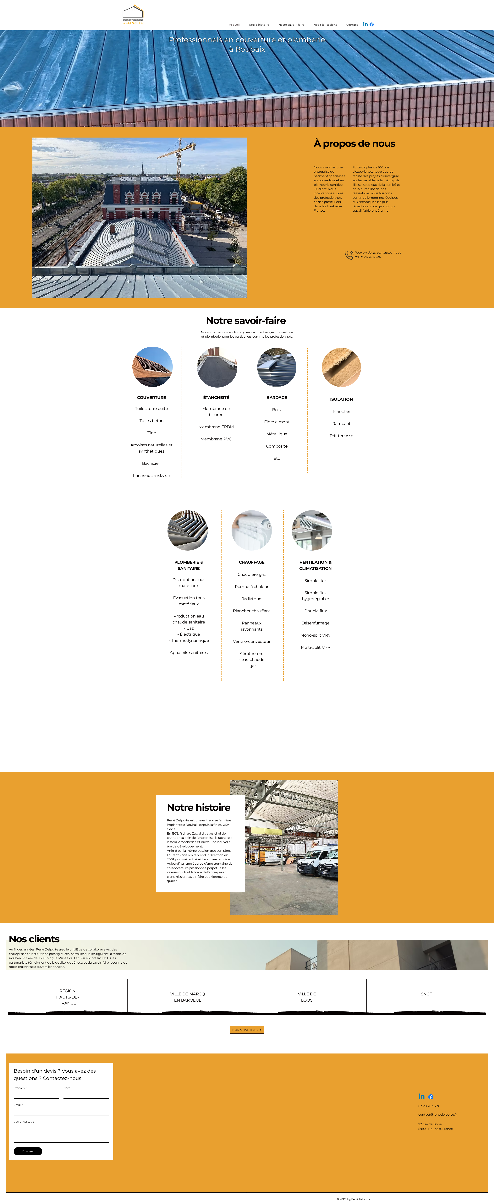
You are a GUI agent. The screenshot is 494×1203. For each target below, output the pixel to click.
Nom (66, 1088)
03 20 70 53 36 (370, 257)
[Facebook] (371, 24)
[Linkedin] (365, 24)
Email (18, 1105)
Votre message (24, 1121)
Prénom (20, 1088)
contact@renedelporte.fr (437, 1114)
